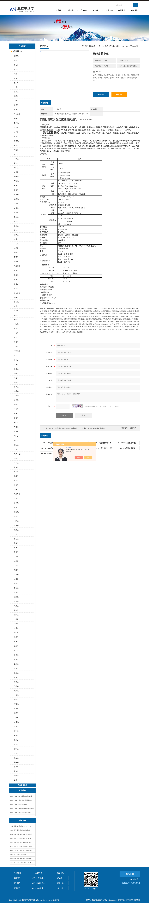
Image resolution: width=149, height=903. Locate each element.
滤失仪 (16, 221)
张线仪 (16, 275)
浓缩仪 (16, 682)
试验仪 (16, 87)
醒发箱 (16, 472)
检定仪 (16, 650)
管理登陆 (137, 900)
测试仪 (16, 655)
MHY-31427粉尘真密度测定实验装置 (22, 800)
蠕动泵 (16, 56)
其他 (15, 780)
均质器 (16, 574)
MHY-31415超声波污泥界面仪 (20, 812)
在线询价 (101, 94)
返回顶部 (124, 428)
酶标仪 (16, 476)
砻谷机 (16, 302)
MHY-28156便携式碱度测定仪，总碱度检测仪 (64, 428)
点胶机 (16, 722)
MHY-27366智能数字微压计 (39, 888)
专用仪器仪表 (17, 51)
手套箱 (16, 717)
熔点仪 (16, 382)
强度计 (16, 467)
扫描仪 (16, 333)
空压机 (16, 708)
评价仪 (16, 463)
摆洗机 (16, 141)
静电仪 (16, 440)
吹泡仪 (16, 445)
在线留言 (121, 10)
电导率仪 (17, 266)
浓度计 (16, 659)
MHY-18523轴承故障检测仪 (51, 443)
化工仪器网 (129, 900)
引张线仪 (17, 114)
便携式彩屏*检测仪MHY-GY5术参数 (22, 826)
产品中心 (100, 46)
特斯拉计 (17, 351)
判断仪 (16, 230)
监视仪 (16, 543)
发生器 (16, 83)
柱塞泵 (16, 619)
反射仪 (16, 583)
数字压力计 (18, 454)
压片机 (16, 181)
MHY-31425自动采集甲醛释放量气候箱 (22, 796)
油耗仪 (16, 369)
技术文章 (109, 10)
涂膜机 (16, 691)
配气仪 (16, 404)
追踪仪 (16, 239)
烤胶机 (16, 632)
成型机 (16, 199)
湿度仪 (16, 726)
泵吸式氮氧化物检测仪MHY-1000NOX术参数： (22, 838)
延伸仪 (16, 637)
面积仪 (16, 315)
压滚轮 (16, 396)
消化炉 (16, 744)
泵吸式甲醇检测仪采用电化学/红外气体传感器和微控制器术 (22, 842)
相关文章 (22, 820)
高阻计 (16, 65)
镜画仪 (16, 235)
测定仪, (16, 677)
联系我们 (134, 10)
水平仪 (16, 458)
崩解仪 (16, 320)
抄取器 (16, 324)
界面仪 (16, 257)
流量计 (16, 592)
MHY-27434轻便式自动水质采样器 (39, 878)
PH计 (16, 534)
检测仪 (16, 753)
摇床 (15, 507)
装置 (15, 355)
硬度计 (16, 579)
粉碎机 (16, 704)
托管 (15, 74)
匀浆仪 (16, 190)
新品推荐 (22, 790)
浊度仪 (16, 136)
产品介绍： (45, 103)
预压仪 (16, 185)
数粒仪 (16, 168)
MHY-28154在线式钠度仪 (96, 428)
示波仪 (16, 498)
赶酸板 (16, 597)
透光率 (16, 203)
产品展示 (84, 10)
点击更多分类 (22, 785)
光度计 (16, 561)
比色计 (16, 132)
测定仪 (16, 758)
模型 (15, 337)
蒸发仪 (16, 109)
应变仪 (16, 328)
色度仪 (16, 92)
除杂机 (16, 261)
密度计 (16, 735)
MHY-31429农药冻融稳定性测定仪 (22, 808)
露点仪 (16, 548)
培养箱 (16, 628)
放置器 (16, 400)
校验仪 (16, 668)
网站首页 (59, 10)
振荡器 (16, 740)
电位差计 (17, 494)
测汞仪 (16, 78)
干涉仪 (16, 159)
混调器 (16, 212)
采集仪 (16, 521)
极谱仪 (16, 485)
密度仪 (16, 606)
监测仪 (16, 664)
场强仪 (16, 489)
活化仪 (16, 252)
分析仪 (16, 731)
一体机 (16, 695)
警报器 (16, 194)
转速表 (16, 172)
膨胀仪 (16, 641)
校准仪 (16, 413)
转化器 (16, 360)
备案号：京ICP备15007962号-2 (96, 900)
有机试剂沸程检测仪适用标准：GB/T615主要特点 (22, 830)
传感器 (16, 686)
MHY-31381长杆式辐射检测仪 (102, 448)
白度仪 (16, 409)
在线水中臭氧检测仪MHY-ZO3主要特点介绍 (22, 862)
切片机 (16, 512)
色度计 (16, 565)
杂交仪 (16, 427)
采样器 (16, 762)
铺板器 (16, 311)
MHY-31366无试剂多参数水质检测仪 (128, 448)
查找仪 (16, 373)
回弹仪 (16, 208)
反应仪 (16, 342)
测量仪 (16, 673)
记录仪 (16, 646)
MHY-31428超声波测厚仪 (19, 804)
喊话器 (16, 177)
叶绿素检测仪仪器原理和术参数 (21, 846)
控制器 (16, 601)
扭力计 (16, 378)
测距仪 (16, 387)
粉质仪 (16, 288)
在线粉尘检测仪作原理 (18, 854)
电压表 (16, 248)
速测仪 (16, 700)
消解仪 (16, 615)
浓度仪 (16, 530)
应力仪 (16, 154)
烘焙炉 (16, 297)
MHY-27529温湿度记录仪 (39, 883)
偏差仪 (16, 105)
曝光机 (16, 610)
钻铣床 (16, 60)
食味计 (16, 364)
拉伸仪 (16, 449)
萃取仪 (16, 570)
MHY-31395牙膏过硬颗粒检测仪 (128, 443)
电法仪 (16, 270)
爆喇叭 (16, 503)
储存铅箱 (17, 293)
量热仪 (16, 145)
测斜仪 (16, 749)
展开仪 (16, 118)
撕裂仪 (16, 163)
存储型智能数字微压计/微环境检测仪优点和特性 (22, 834)
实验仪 (16, 713)
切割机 (16, 556)
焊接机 (16, 127)
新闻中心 (96, 10)
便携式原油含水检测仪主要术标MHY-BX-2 (22, 858)
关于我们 (71, 10)
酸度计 (16, 771)
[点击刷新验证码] (77, 406)
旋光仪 (16, 588)
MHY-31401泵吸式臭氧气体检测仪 (103, 443)
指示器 (16, 436)
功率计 (16, 346)
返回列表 (133, 428)
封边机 (16, 123)
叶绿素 (16, 150)
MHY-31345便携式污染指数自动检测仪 (52, 453)
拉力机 (16, 244)
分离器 (16, 418)
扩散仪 (16, 279)
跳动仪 (16, 101)
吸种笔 (16, 431)
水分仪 (16, 539)
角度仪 (16, 480)
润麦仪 (16, 226)
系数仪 (16, 552)
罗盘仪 (16, 69)
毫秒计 (16, 96)
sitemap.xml (113, 900)
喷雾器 (16, 391)
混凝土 (16, 767)
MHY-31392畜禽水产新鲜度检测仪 (52, 448)
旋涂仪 (16, 217)
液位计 (16, 422)
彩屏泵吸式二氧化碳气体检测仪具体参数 (22, 850)
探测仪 (16, 516)
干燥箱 (16, 624)
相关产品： (45, 436)
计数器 (16, 776)
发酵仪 (16, 306)
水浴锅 (16, 525)
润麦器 (16, 284)
